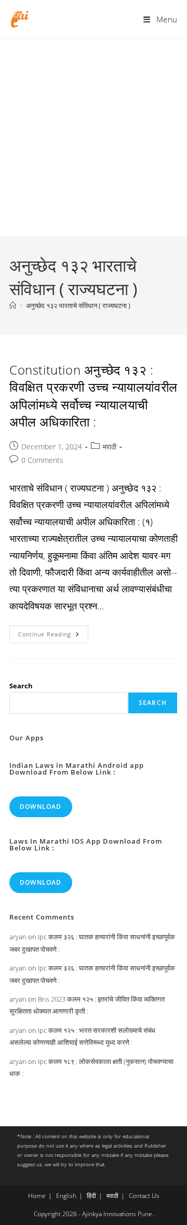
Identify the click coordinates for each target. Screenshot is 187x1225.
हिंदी (91, 1195)
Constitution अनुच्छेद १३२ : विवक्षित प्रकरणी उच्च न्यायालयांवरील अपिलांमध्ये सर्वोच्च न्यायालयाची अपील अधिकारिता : (93, 396)
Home (37, 1195)
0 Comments (42, 460)
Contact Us (144, 1195)
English (66, 1195)
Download (41, 806)
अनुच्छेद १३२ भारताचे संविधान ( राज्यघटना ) (78, 305)
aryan (17, 936)
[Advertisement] (93, 137)
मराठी (109, 446)
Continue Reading (53, 636)
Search (21, 685)
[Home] (12, 305)
